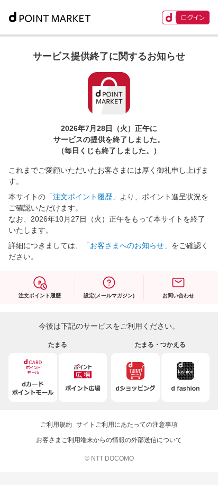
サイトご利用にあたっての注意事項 (127, 424)
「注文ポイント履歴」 (83, 196)
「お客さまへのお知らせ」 (127, 245)
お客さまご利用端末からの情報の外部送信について (109, 440)
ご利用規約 (56, 424)
